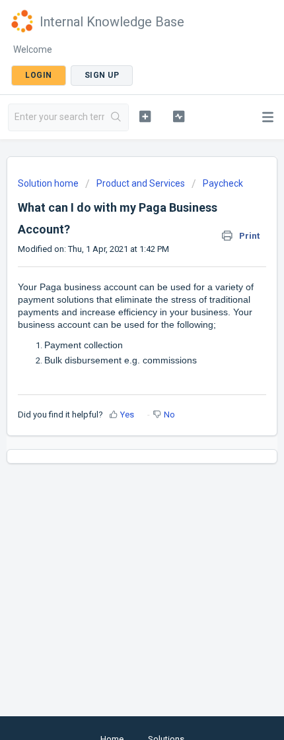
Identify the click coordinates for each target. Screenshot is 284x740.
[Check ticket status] (178, 116)
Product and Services (140, 183)
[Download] (117, 361)
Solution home (49, 183)
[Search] (116, 117)
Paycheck (223, 183)
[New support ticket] (145, 116)
